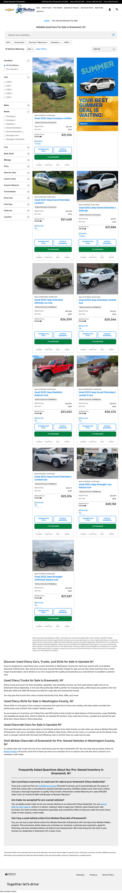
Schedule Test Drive (43, 150)
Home (47, 21)
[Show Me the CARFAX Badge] (83, 328)
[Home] (9, 9)
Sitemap (79, 875)
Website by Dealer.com (10, 874)
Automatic (20, 43)
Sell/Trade (99, 8)
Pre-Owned (57, 8)
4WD (67, 43)
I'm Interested (53, 157)
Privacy (93, 875)
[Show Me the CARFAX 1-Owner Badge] (38, 420)
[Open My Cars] (109, 9)
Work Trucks (46, 8)
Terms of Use (107, 875)
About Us (39, 11)
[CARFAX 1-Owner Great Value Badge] (38, 143)
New (38, 8)
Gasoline (56, 43)
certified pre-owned (48, 786)
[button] (53, 123)
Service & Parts (87, 8)
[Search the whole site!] (117, 9)
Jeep (29, 49)
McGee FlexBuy (10, 752)
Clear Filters (41, 49)
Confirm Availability (62, 150)
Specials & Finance (71, 8)
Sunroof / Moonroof (38, 43)
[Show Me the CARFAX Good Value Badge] (38, 227)
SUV (8, 43)
